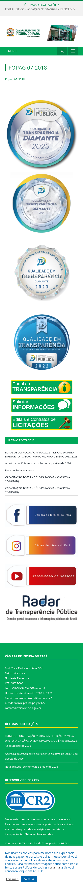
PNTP (22, 843)
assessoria (33, 824)
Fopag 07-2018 (15, 79)
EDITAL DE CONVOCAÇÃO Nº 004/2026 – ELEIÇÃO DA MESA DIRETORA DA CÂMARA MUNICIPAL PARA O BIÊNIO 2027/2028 (41, 454)
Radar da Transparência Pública (50, 843)
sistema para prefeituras (54, 819)
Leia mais (55, 867)
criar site (29, 819)
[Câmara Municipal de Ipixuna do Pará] (41, 32)
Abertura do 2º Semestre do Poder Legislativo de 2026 (40, 9)
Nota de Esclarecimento (19, 470)
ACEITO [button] (29, 879)
